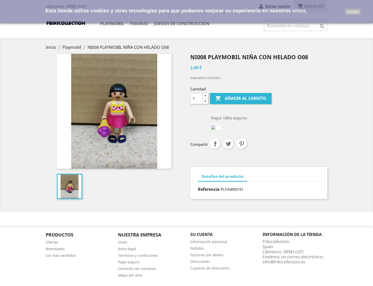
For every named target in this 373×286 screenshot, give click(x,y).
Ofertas (52, 242)
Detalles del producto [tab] (222, 176)
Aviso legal (127, 248)
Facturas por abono (206, 254)
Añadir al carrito (240, 98)
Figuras (139, 23)
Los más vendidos (61, 255)
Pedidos (197, 248)
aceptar (353, 12)
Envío (122, 242)
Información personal (208, 241)
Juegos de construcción (181, 23)
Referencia (208, 189)
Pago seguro (128, 262)
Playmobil (112, 23)
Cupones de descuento (209, 268)
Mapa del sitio (130, 275)
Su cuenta (201, 234)
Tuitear (228, 144)
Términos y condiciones (138, 255)
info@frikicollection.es (284, 262)
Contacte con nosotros (137, 268)
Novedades (55, 248)
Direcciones (200, 261)
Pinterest (241, 144)
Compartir (215, 144)
